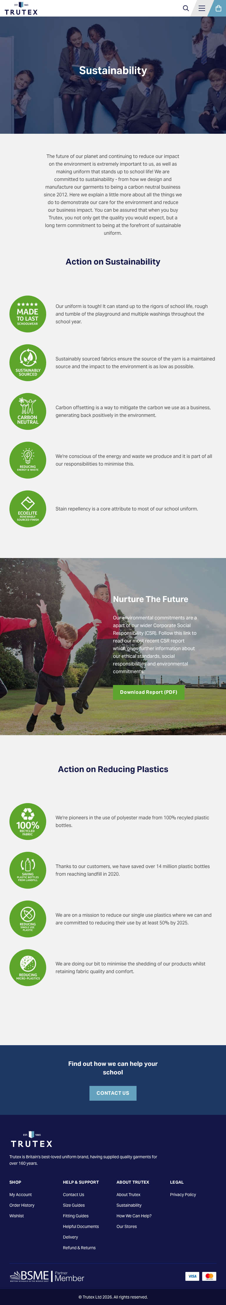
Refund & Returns (79, 1247)
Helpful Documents (81, 1226)
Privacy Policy (183, 1194)
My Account (20, 1194)
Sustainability (129, 1205)
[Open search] (186, 8)
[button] (202, 8)
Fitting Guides (76, 1215)
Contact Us (113, 1093)
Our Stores (127, 1226)
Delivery (70, 1237)
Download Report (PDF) (148, 692)
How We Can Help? (134, 1215)
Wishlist (16, 1215)
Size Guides (74, 1205)
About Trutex (128, 1194)
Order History (21, 1205)
